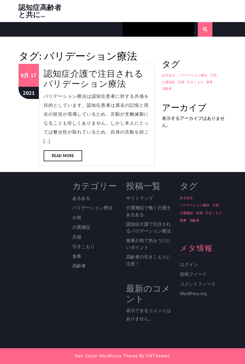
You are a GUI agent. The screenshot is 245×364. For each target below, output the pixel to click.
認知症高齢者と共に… (40, 11)
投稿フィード (193, 274)
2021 (29, 92)
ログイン (189, 264)
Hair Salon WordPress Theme (106, 356)
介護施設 (168, 82)
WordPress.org (193, 293)
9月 (25, 75)
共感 (181, 82)
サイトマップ (139, 198)
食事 (209, 82)
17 (33, 75)
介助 (213, 75)
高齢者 (167, 88)
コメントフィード (198, 284)
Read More (67, 157)
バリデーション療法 (192, 75)
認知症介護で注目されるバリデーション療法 (93, 78)
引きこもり (195, 82)
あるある (168, 75)
